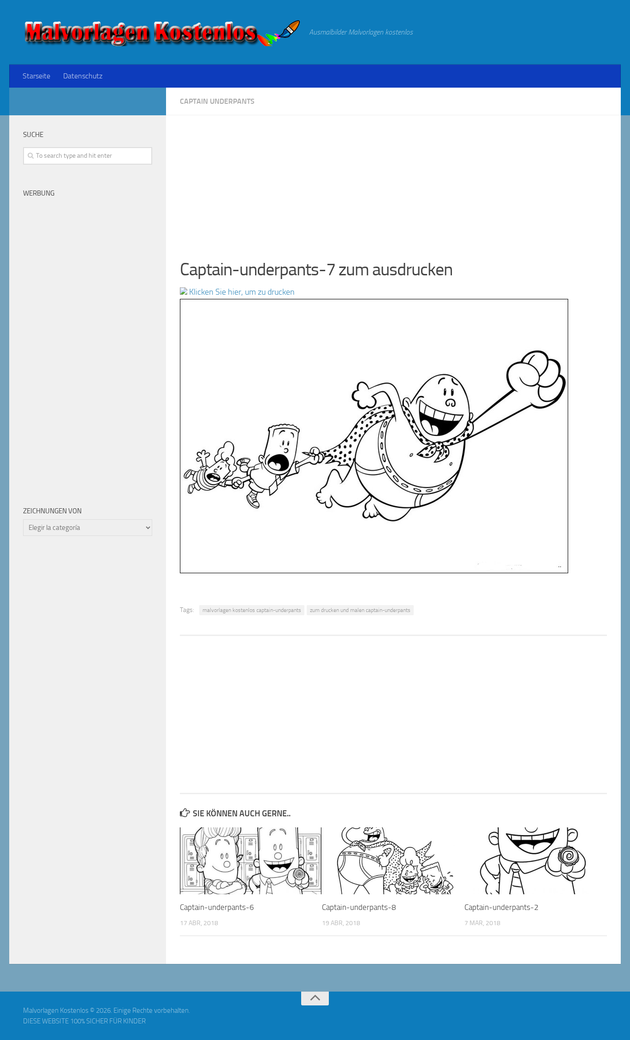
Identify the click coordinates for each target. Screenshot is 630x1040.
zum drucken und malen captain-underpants (360, 610)
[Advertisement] (393, 179)
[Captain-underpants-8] (393, 860)
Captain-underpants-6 (217, 907)
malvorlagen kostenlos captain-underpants (251, 610)
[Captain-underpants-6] (250, 860)
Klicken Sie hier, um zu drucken (241, 292)
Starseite (36, 75)
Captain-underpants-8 (359, 907)
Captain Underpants (217, 101)
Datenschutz (82, 75)
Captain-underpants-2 (501, 907)
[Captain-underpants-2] (535, 860)
